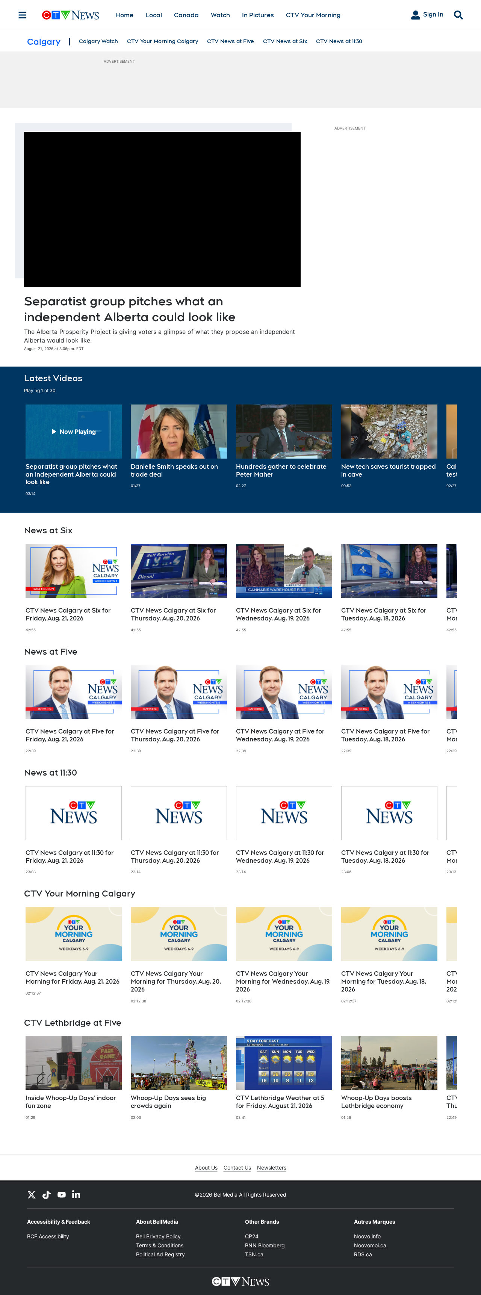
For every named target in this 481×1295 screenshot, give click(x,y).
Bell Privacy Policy (158, 1236)
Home (124, 15)
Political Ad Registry (160, 1254)
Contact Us (237, 1167)
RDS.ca (363, 1254)
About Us (206, 1167)
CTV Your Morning (313, 15)
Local (153, 15)
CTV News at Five (230, 41)
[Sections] (22, 15)
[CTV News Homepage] (70, 15)
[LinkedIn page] (76, 1194)
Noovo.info (367, 1236)
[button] (442, 450)
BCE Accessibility (48, 1236)
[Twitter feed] (31, 1194)
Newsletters (271, 1167)
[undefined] (74, 450)
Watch (220, 15)
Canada (186, 15)
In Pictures (258, 15)
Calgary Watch (98, 41)
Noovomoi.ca (370, 1245)
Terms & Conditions (159, 1245)
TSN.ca (254, 1254)
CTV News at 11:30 (339, 41)
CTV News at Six (285, 41)
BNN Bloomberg (265, 1245)
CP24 (252, 1236)
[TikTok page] (46, 1194)
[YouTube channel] (61, 1194)
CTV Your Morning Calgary (162, 41)
